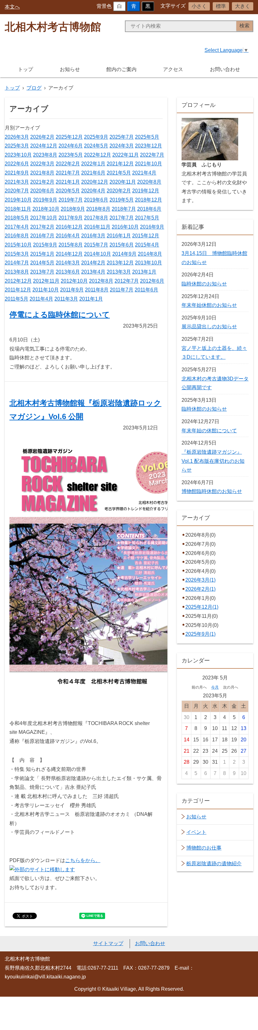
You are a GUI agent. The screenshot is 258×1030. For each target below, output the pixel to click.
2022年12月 (97, 155)
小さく (199, 6)
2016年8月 (17, 235)
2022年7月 (152, 155)
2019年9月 (45, 199)
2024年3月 (121, 145)
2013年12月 (120, 262)
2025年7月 (121, 137)
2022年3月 (42, 163)
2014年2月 (93, 262)
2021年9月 (17, 172)
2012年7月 (127, 281)
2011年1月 (91, 299)
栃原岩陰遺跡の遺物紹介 (214, 863)
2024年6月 (71, 145)
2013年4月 (93, 271)
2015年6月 (121, 244)
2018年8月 (98, 209)
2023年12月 (148, 145)
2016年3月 (93, 235)
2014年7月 (17, 262)
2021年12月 (120, 163)
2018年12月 (148, 199)
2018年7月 (124, 209)
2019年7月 (71, 199)
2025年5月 (147, 137)
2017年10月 (43, 217)
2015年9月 (45, 244)
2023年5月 (71, 155)
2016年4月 (68, 235)
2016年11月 (97, 227)
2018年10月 (45, 209)
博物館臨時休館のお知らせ (212, 491)
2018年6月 (149, 209)
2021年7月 (68, 172)
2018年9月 (73, 209)
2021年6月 (93, 172)
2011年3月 (66, 299)
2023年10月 (18, 155)
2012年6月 (152, 281)
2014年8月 (150, 254)
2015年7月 (96, 244)
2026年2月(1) (200, 589)
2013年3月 (119, 271)
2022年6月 (17, 163)
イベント (196, 832)
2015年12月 (145, 235)
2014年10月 (97, 254)
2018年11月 (18, 209)
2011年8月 (97, 289)
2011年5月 (16, 299)
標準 (221, 6)
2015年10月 (18, 244)
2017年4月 (17, 227)
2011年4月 (41, 299)
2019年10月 (18, 199)
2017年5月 (147, 217)
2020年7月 (17, 190)
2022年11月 (125, 155)
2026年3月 (17, 137)
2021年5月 (119, 172)
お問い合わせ (225, 69)
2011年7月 (121, 289)
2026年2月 (42, 137)
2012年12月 (18, 281)
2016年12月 (69, 227)
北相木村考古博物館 (53, 27)
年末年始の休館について (209, 430)
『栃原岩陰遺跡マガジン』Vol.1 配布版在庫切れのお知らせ (213, 461)
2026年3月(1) (200, 580)
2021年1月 (68, 182)
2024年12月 (43, 145)
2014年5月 (42, 262)
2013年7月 (42, 271)
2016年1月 (119, 235)
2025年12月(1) (201, 607)
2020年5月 (68, 190)
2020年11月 (122, 182)
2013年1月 (144, 271)
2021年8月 (42, 172)
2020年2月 (119, 190)
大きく (242, 6)
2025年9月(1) (200, 634)
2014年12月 (69, 254)
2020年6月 (42, 190)
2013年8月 (17, 271)
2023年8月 (45, 155)
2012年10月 (74, 281)
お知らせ (70, 69)
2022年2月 (68, 163)
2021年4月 (144, 172)
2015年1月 (42, 254)
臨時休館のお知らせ (204, 283)
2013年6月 (68, 271)
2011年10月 (45, 289)
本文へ (12, 6)
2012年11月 (46, 281)
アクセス (173, 69)
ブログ (34, 88)
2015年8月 (71, 244)
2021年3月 (17, 182)
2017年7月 (121, 217)
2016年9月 (152, 227)
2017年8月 (96, 217)
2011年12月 (18, 289)
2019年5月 (121, 199)
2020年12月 (94, 182)
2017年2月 (42, 227)
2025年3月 (17, 145)
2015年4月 (147, 244)
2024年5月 (96, 145)
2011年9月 (72, 289)
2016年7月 (42, 235)
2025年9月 (96, 137)
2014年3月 (68, 262)
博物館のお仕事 (204, 847)
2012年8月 (101, 281)
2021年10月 (148, 163)
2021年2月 (42, 182)
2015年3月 (17, 254)
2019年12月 (145, 190)
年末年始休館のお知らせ (209, 305)
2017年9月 (71, 217)
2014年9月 (124, 254)
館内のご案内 (121, 69)
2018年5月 (17, 217)
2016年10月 (125, 227)
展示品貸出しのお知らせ (209, 326)
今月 (215, 687)
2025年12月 (69, 137)
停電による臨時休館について (59, 314)
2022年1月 (93, 163)
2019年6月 (96, 199)
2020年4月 (93, 190)
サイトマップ (108, 943)
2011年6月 (146, 289)
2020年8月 (149, 182)
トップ (25, 69)
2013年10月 (148, 262)
